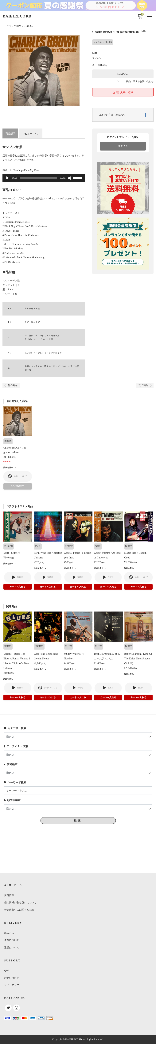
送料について (11, 940)
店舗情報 (9, 895)
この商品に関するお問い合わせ (138, 81)
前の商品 (13, 385)
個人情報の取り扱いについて (20, 902)
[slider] (78, 177)
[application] (43, 178)
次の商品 (143, 385)
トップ (7, 26)
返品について (11, 947)
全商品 (17, 26)
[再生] (7, 178)
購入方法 (9, 932)
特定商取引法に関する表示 (19, 909)
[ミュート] (70, 178)
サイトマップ (11, 985)
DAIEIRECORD (17, 16)
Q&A (7, 970)
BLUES (28, 26)
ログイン (123, 146)
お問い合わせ (11, 977)
